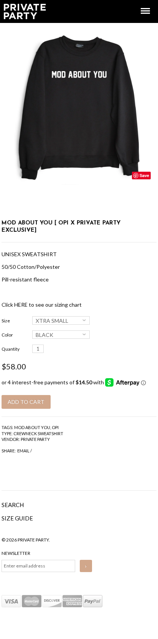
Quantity (11, 349)
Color (7, 335)
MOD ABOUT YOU (32, 427)
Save (144, 175)
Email (23, 450)
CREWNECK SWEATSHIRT (38, 433)
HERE (21, 304)
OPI (55, 427)
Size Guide (17, 518)
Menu (140, 4)
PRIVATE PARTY (35, 439)
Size (6, 321)
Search (13, 504)
